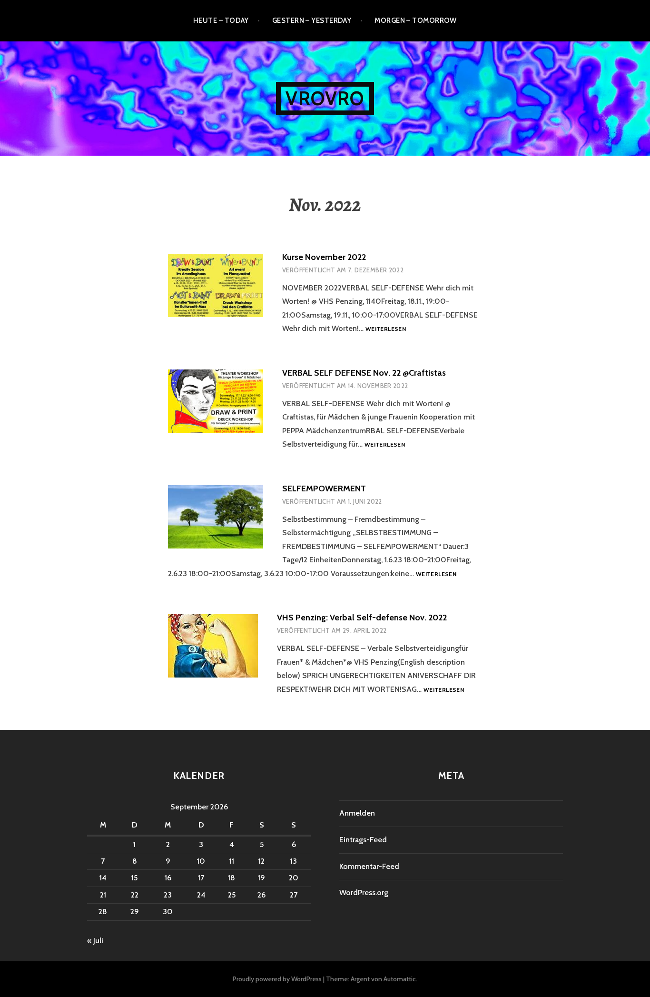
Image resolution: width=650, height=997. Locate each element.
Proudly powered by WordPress (277, 979)
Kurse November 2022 (324, 257)
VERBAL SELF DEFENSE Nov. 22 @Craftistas (364, 373)
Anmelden (357, 813)
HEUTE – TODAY (221, 20)
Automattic (400, 979)
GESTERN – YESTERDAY (312, 20)
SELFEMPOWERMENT (324, 488)
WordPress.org (363, 892)
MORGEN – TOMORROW (415, 20)
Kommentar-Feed (369, 866)
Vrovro (325, 98)
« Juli (95, 940)
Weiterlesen (385, 329)
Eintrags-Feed (363, 839)
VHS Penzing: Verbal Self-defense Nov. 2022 (362, 617)
